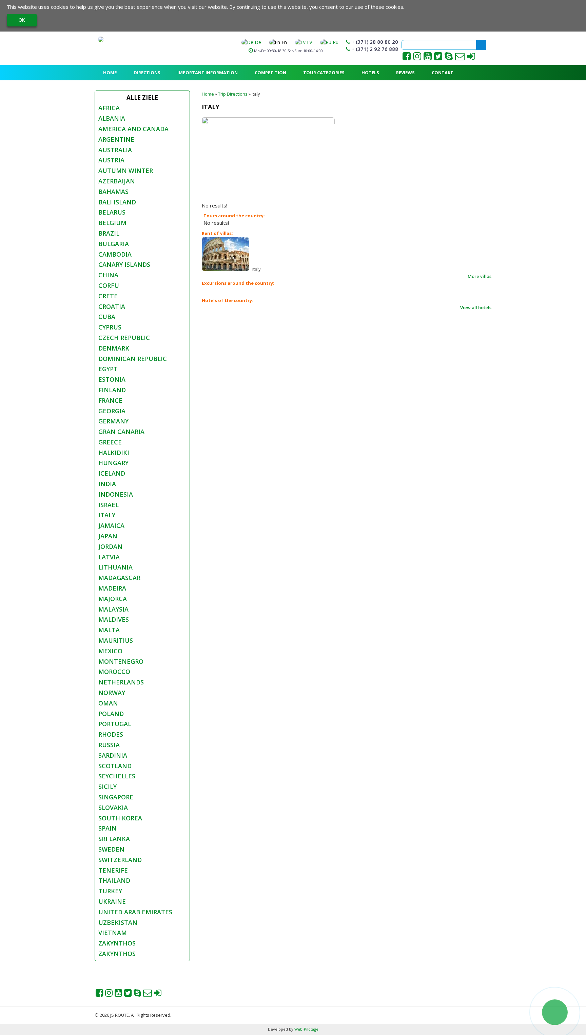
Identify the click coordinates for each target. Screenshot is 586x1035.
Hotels (370, 72)
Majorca (112, 599)
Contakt (442, 72)
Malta (109, 630)
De (257, 42)
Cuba (106, 317)
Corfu (108, 285)
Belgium (112, 223)
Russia (109, 745)
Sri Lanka (114, 839)
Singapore (115, 797)
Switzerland (120, 860)
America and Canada (133, 129)
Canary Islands (124, 264)
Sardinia (112, 755)
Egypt (108, 369)
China (108, 275)
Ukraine (112, 901)
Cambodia (115, 254)
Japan (107, 536)
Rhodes (110, 734)
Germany (113, 421)
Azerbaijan (116, 181)
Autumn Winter (125, 170)
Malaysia (113, 609)
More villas (479, 276)
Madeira (112, 588)
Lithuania (115, 567)
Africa (109, 108)
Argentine (116, 139)
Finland (112, 390)
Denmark (113, 348)
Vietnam (112, 933)
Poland (111, 714)
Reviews (405, 72)
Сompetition (270, 72)
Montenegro (120, 661)
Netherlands (121, 682)
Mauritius (115, 640)
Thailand (114, 880)
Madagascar (119, 578)
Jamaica (111, 525)
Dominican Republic (132, 359)
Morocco (114, 672)
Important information (207, 72)
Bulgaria (113, 244)
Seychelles (116, 776)
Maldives (113, 619)
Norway (111, 693)
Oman (108, 703)
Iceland (111, 473)
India (107, 484)
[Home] (100, 39)
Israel (108, 505)
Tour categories (324, 72)
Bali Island (117, 202)
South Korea (120, 818)
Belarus (111, 212)
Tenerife (113, 870)
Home (110, 72)
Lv (309, 42)
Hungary (113, 463)
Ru (334, 42)
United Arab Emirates (135, 912)
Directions (147, 72)
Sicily (107, 786)
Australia (115, 150)
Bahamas (113, 191)
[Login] (471, 58)
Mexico (110, 651)
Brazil (108, 233)
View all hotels (475, 307)
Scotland (115, 766)
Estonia (111, 379)
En (283, 42)
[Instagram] (417, 58)
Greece (110, 442)
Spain (107, 828)
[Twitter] (438, 58)
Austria (111, 160)
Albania (111, 118)
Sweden (111, 849)
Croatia (111, 306)
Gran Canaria (121, 431)
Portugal (114, 724)
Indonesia (115, 494)
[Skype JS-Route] (449, 58)
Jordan (110, 546)
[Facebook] (407, 58)
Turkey (110, 891)
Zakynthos (117, 943)
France (110, 400)
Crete (108, 296)
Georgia (111, 411)
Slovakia (113, 807)
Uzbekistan (117, 922)
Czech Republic (124, 338)
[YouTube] (428, 58)
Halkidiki (113, 453)
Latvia (109, 557)
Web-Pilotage (305, 1029)
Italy (106, 515)
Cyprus (109, 327)
